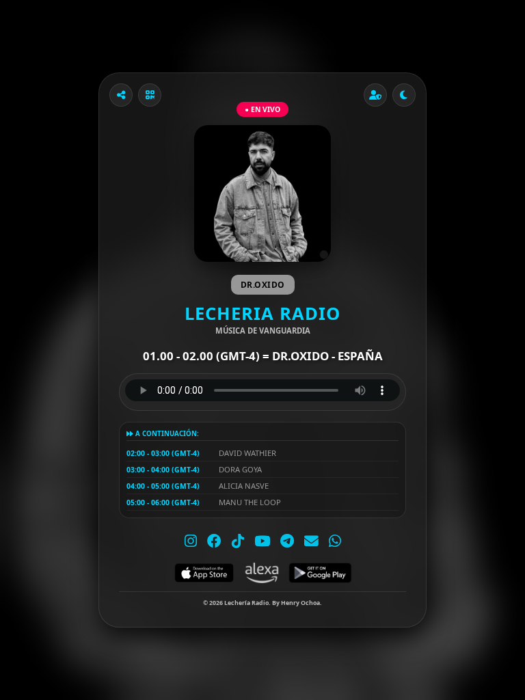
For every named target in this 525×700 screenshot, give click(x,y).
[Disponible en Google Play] (320, 572)
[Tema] (404, 95)
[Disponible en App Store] (204, 572)
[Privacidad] (375, 95)
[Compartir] (121, 95)
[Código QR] (149, 95)
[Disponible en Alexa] (261, 573)
